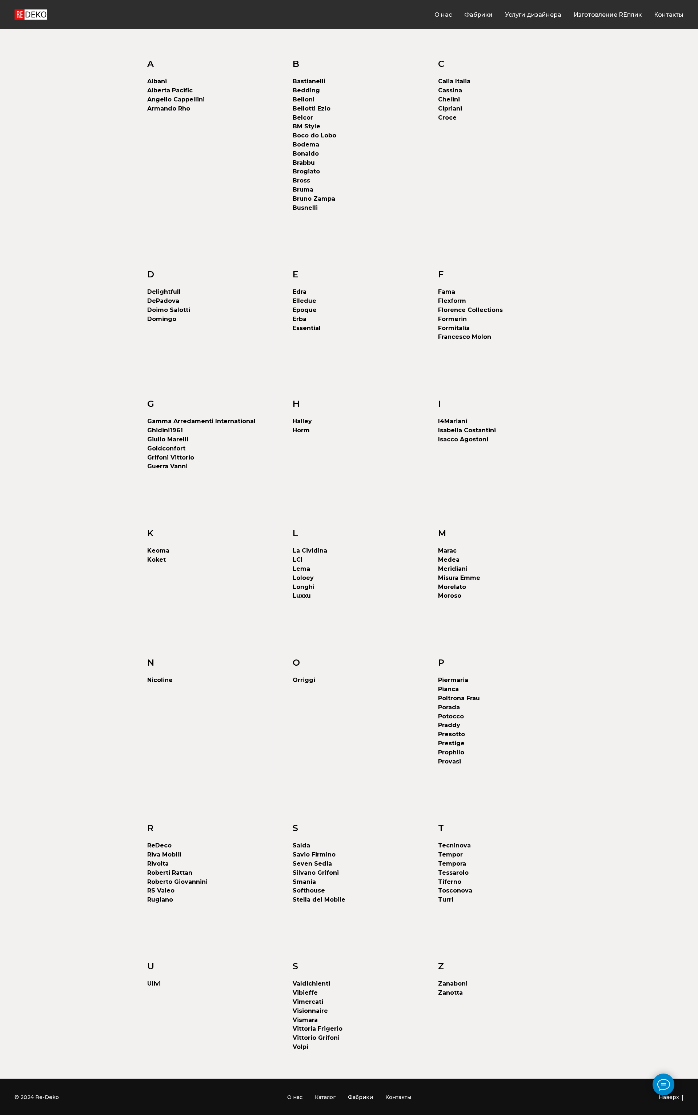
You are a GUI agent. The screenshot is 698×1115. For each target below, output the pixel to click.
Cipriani (450, 108)
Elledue (304, 300)
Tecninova (454, 845)
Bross (301, 180)
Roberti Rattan (169, 872)
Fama (446, 291)
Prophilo (451, 752)
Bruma (303, 189)
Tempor (450, 854)
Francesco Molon (464, 336)
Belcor (303, 117)
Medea (449, 559)
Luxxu (302, 595)
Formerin (452, 319)
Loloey (303, 577)
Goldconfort (166, 448)
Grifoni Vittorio (170, 457)
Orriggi (304, 680)
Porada (449, 707)
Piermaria (453, 680)
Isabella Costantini (467, 430)
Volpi (300, 1046)
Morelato (452, 586)
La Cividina (310, 550)
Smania (304, 881)
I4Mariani (452, 421)
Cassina (450, 90)
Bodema (306, 144)
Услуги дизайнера (533, 14)
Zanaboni (453, 983)
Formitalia (454, 328)
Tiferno (449, 881)
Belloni (303, 99)
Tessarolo (453, 872)
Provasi (449, 761)
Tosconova (455, 890)
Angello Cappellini (176, 99)
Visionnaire (310, 1010)
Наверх (669, 1097)
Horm (301, 430)
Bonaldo (306, 153)
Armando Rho (168, 108)
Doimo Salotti (168, 309)
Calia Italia (454, 81)
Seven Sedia (312, 863)
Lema (301, 568)
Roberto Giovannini (177, 881)
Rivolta (158, 863)
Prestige (451, 743)
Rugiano (160, 899)
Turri (445, 899)
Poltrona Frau (459, 698)
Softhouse (309, 890)
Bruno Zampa (314, 198)
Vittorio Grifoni (316, 1037)
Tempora (452, 863)
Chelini (449, 99)
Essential (307, 328)
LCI (297, 559)
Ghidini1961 (165, 430)
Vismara (305, 1019)
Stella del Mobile (319, 899)
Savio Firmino (314, 854)
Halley (302, 421)
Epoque (305, 309)
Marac (447, 550)
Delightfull (164, 291)
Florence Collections (470, 309)
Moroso (449, 595)
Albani (157, 81)
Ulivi (154, 983)
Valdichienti (311, 983)
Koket (156, 559)
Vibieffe (305, 992)
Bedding (306, 90)
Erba (299, 319)
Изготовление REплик (608, 14)
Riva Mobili (164, 854)
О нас (443, 14)
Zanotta (450, 992)
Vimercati (308, 1001)
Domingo (161, 319)
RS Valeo (160, 890)
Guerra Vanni (167, 466)
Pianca (448, 689)
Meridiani (453, 568)
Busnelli (305, 207)
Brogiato (306, 171)
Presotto (451, 734)
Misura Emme (459, 577)
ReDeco (159, 845)
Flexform (452, 300)
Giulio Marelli (167, 439)
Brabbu (304, 162)
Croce (447, 117)
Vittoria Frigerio (317, 1028)
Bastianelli (309, 81)
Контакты (668, 14)
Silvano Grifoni (316, 872)
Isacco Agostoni (463, 439)
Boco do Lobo (314, 135)
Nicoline (160, 680)
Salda (301, 845)
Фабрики (478, 14)
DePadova (163, 300)
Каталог (325, 1097)
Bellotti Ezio (311, 108)
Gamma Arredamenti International (201, 421)
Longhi (303, 586)
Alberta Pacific (170, 90)
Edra (299, 291)
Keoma (158, 550)
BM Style (306, 126)
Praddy (449, 725)
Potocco (451, 716)
